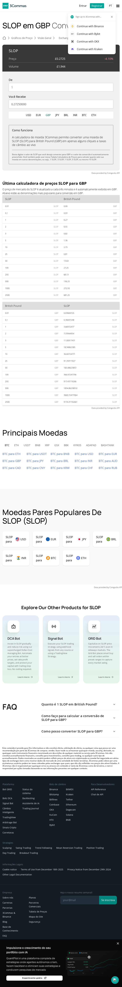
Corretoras (8, 832)
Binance (53, 789)
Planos (32, 897)
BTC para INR (83, 461)
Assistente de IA (30, 803)
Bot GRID (7, 789)
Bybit (52, 824)
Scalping (7, 847)
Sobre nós (8, 897)
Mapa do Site (36, 916)
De (10, 80)
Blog (5, 921)
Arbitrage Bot (10, 822)
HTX (51, 819)
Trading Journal (30, 808)
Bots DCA (7, 798)
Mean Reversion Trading (69, 847)
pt (110, 5)
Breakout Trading (29, 852)
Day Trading (9, 852)
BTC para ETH (11, 454)
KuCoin (53, 814)
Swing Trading (23, 847)
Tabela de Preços (38, 911)
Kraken (69, 794)
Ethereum (71, 804)
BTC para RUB (108, 468)
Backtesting (28, 798)
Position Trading (95, 847)
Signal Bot (8, 803)
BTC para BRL (59, 461)
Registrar (97, 5)
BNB (68, 819)
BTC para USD (84, 454)
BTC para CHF (84, 468)
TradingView (9, 817)
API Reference (98, 789)
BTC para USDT (37, 454)
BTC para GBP (11, 461)
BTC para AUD (108, 461)
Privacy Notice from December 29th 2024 (89, 869)
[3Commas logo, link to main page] (14, 6)
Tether (69, 799)
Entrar (83, 5)
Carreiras (7, 902)
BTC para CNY (36, 468)
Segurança (34, 921)
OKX (51, 809)
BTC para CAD (11, 468)
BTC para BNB (60, 454)
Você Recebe (17, 97)
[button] (115, 980)
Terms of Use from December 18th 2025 (42, 869)
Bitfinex (53, 799)
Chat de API (97, 794)
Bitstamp (54, 794)
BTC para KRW (60, 468)
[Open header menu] (117, 5)
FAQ (5, 935)
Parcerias (7, 907)
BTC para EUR (108, 454)
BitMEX (69, 789)
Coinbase (54, 804)
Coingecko (111, 173)
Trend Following (43, 847)
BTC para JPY (35, 461)
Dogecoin (71, 809)
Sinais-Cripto (9, 827)
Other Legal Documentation (17, 874)
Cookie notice (10, 869)
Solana (69, 814)
